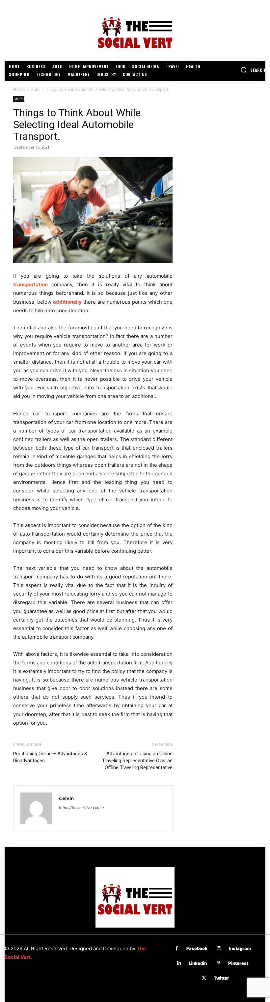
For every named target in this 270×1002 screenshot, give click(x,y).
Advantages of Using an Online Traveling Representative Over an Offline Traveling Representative (137, 760)
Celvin (66, 798)
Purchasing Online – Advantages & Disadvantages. (50, 757)
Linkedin (198, 963)
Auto (35, 89)
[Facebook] (176, 948)
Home (19, 89)
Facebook (196, 948)
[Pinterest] (218, 963)
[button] (252, 70)
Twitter (221, 978)
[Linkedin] (179, 963)
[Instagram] (219, 948)
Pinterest (238, 963)
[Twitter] (204, 978)
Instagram (240, 948)
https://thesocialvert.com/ (81, 807)
